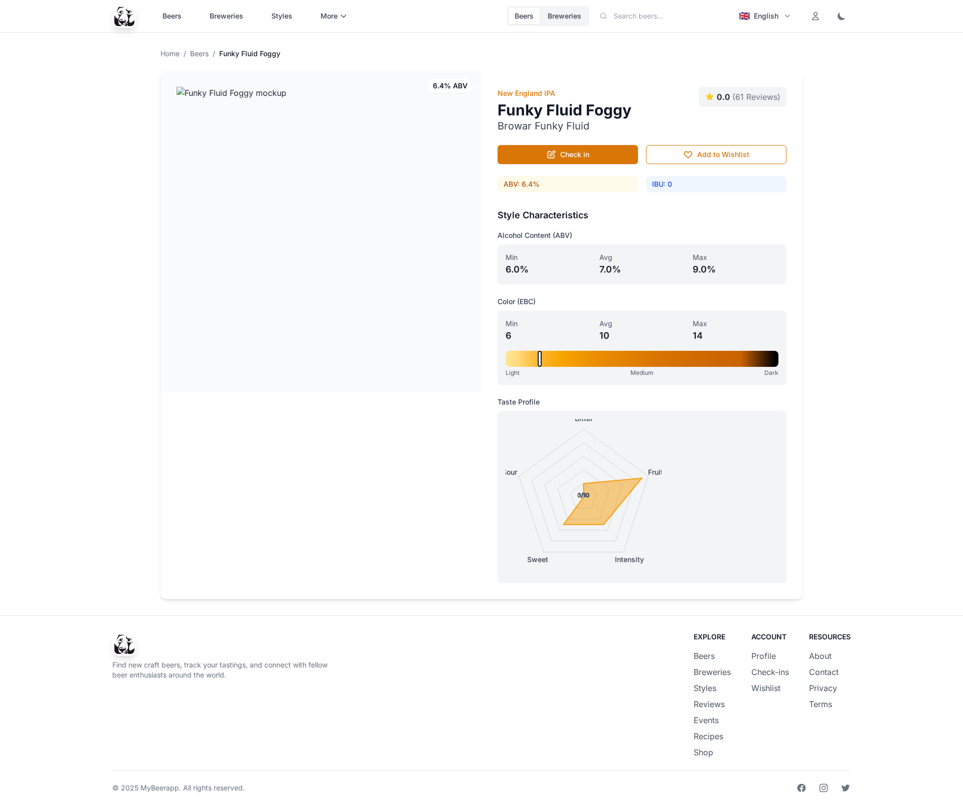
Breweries (226, 16)
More (329, 16)
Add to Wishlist (723, 154)
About (820, 656)
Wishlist (765, 688)
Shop (703, 752)
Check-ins (770, 672)
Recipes (708, 736)
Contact (824, 672)
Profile (763, 656)
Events (706, 720)
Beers (172, 16)
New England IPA (526, 93)
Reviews (709, 704)
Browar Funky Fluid (543, 126)
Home (170, 53)
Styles (281, 16)
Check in (574, 154)
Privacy (823, 688)
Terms (820, 704)
